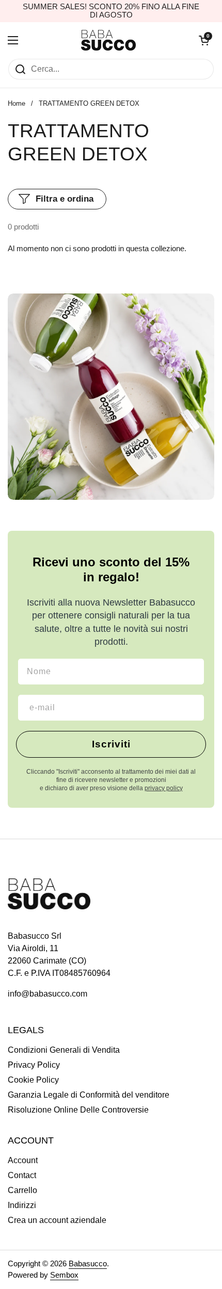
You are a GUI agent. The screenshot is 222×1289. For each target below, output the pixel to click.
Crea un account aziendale (57, 1220)
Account (23, 1160)
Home (16, 103)
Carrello (22, 1190)
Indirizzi (22, 1205)
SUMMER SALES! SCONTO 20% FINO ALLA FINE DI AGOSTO (111, 11)
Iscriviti (111, 744)
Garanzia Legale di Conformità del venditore (88, 1094)
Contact (22, 1175)
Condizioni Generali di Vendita (64, 1050)
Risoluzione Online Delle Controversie (78, 1109)
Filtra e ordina (64, 199)
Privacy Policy (34, 1064)
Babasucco (88, 1264)
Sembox (64, 1275)
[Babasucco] (108, 40)
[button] (204, 40)
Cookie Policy (33, 1079)
